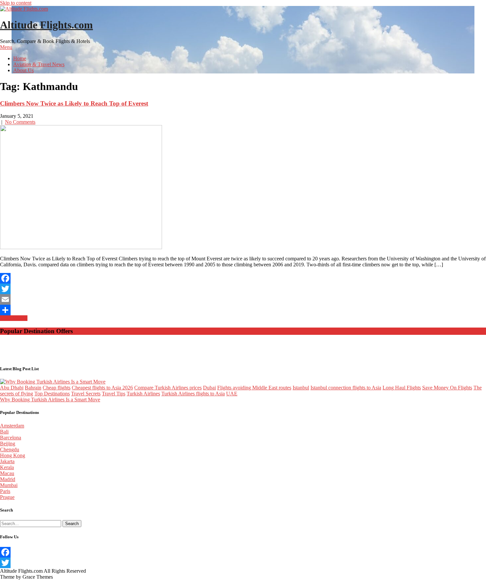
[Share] (243, 310)
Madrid (7, 479)
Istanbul (301, 387)
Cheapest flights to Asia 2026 (102, 387)
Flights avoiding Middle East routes (254, 387)
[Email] (243, 299)
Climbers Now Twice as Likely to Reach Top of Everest (74, 103)
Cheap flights (56, 387)
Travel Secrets (86, 393)
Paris (5, 491)
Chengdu (9, 449)
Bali (4, 431)
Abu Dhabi (11, 387)
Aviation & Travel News (38, 64)
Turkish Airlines (143, 393)
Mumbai (9, 485)
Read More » (13, 318)
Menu (6, 47)
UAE (231, 393)
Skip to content (15, 3)
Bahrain (33, 387)
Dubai (209, 387)
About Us (23, 70)
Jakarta (7, 461)
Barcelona (10, 437)
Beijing (7, 443)
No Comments (20, 122)
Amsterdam (12, 425)
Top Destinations (52, 393)
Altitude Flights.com (46, 25)
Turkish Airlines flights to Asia (193, 393)
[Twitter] (243, 289)
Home (19, 58)
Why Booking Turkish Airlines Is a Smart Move (50, 399)
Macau (7, 473)
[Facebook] (243, 278)
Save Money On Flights (447, 387)
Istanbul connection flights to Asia (345, 387)
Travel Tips (113, 393)
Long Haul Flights (402, 387)
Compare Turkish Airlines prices (168, 387)
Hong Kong (12, 455)
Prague (7, 497)
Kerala (7, 467)
